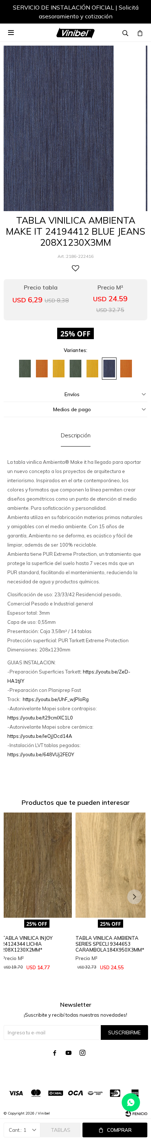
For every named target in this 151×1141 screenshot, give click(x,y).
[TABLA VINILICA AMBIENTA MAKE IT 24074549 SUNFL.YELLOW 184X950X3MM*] (58, 369)
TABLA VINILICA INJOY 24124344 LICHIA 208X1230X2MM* (27, 944)
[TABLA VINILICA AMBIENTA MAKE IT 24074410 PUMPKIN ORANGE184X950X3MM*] (41, 369)
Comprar (119, 1130)
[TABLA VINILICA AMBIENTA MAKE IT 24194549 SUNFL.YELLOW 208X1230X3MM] (92, 369)
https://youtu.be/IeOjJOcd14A (39, 736)
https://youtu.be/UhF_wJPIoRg (56, 699)
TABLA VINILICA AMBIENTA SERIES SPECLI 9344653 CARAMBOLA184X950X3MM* (110, 944)
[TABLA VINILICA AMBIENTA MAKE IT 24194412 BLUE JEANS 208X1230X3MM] (109, 369)
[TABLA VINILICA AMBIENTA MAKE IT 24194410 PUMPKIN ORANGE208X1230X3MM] (126, 369)
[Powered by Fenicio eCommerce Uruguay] (136, 1113)
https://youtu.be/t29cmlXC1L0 (40, 718)
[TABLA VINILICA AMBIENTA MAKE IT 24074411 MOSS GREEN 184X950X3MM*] (25, 369)
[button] (134, 13)
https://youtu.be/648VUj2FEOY (40, 754)
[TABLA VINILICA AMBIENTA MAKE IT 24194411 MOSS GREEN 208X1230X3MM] (75, 369)
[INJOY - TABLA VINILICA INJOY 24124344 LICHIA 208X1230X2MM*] (37, 865)
